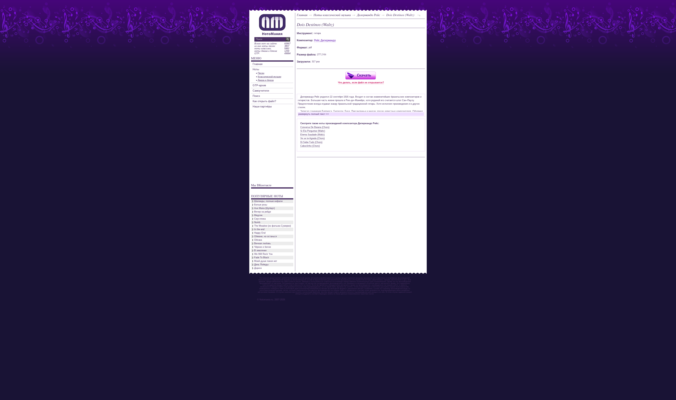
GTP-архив (259, 85)
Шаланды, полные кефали (268, 201)
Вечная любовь (262, 243)
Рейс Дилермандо (325, 40)
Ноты (256, 69)
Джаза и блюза (266, 80)
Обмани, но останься (265, 236)
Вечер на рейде (262, 211)
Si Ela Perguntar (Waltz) (312, 131)
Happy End (259, 233)
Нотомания (272, 24)
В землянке (260, 250)
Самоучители (261, 90)
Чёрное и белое (262, 247)
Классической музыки (269, 76)
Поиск (256, 95)
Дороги (258, 268)
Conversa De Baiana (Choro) (314, 127)
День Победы (261, 264)
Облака (258, 240)
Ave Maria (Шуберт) (264, 208)
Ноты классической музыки (332, 15)
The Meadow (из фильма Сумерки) (272, 225)
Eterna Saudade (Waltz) (312, 134)
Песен (261, 73)
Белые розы (260, 204)
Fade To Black (261, 257)
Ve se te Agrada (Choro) (312, 138)
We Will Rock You (263, 254)
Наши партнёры (262, 106)
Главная (302, 15)
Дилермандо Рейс (368, 15)
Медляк (258, 215)
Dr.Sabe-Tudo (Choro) (311, 142)
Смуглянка (260, 218)
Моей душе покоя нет (265, 261)
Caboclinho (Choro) (310, 146)
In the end (259, 229)
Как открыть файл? (264, 101)
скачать (360, 75)
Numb (257, 222)
